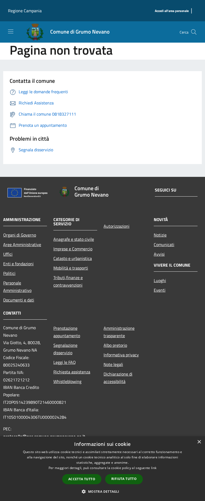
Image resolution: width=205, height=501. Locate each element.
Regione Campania (25, 10)
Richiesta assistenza (71, 372)
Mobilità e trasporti (70, 268)
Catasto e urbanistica (72, 258)
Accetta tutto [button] (81, 479)
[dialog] (102, 468)
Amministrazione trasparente (119, 332)
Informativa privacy (121, 355)
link (153, 468)
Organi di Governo (19, 235)
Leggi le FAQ (64, 362)
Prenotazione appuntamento (66, 332)
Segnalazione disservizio (65, 349)
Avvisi (159, 254)
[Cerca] (194, 32)
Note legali (113, 364)
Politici (9, 273)
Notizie (160, 235)
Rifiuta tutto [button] (124, 478)
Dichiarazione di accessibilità (118, 378)
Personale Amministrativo (17, 287)
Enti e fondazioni (18, 263)
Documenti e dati (18, 300)
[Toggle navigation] (10, 31)
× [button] (199, 442)
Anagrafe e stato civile (73, 239)
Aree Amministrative (22, 244)
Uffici (8, 254)
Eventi (159, 290)
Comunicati (164, 244)
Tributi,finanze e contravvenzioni (68, 281)
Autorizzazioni (116, 226)
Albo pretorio (115, 345)
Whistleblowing (67, 381)
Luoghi (160, 280)
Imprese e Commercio (72, 249)
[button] (102, 491)
